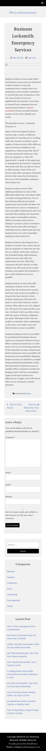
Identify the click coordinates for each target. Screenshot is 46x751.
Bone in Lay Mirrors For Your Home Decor (31, 407)
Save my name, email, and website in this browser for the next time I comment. (21, 515)
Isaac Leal (32, 58)
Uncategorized (13, 600)
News (9, 588)
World (10, 606)
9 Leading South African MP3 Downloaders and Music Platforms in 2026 (22, 674)
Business (27, 393)
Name (8, 472)
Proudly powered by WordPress (23, 743)
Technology (12, 594)
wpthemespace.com (31, 747)
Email (8, 484)
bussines (11, 577)
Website (8, 496)
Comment (10, 437)
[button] (42, 3)
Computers (12, 583)
